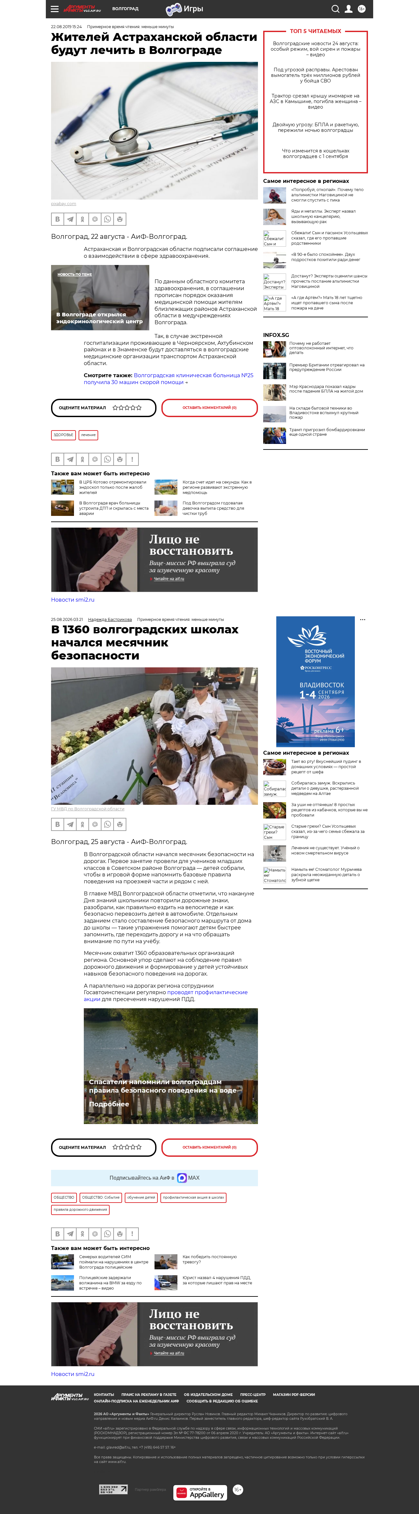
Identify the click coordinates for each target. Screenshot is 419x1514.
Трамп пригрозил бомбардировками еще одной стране (327, 432)
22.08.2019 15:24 (66, 26)
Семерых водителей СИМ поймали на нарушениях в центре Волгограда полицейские (113, 1262)
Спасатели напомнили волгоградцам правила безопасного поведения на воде (163, 1086)
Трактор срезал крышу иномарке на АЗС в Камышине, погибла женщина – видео (315, 101)
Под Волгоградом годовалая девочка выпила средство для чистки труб (213, 508)
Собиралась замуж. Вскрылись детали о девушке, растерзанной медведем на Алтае (325, 788)
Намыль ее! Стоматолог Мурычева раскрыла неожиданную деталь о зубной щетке (326, 874)
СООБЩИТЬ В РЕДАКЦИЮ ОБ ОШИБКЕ (222, 1401)
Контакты (104, 1395)
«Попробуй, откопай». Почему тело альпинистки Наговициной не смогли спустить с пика (327, 194)
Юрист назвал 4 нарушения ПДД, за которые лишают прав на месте (217, 1280)
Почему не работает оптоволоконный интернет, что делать (321, 348)
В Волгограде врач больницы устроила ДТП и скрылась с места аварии (114, 508)
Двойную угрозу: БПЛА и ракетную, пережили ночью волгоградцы (316, 127)
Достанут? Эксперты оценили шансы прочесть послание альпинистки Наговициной (329, 281)
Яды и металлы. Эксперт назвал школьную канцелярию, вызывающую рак (323, 216)
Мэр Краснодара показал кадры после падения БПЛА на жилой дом (326, 389)
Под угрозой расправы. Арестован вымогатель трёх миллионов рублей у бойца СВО (315, 75)
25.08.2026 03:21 (67, 619)
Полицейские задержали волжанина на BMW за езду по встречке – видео (110, 1283)
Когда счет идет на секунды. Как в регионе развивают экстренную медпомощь (217, 487)
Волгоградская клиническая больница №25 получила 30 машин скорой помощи (168, 378)
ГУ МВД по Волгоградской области (87, 808)
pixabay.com (63, 203)
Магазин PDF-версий (294, 1395)
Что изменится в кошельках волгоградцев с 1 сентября (315, 153)
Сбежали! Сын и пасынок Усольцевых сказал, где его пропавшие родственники (329, 238)
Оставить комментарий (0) (210, 408)
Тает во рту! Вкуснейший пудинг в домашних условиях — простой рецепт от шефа (326, 766)
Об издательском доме (208, 1395)
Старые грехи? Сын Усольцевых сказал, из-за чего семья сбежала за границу (328, 831)
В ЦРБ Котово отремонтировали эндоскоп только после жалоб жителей (112, 487)
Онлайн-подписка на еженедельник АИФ (136, 1401)
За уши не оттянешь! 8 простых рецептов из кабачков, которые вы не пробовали (329, 810)
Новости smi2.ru (73, 600)
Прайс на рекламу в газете (148, 1395)
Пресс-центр (252, 1395)
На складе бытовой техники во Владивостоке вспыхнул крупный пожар (323, 413)
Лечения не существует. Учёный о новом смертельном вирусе (325, 850)
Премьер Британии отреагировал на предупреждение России (327, 367)
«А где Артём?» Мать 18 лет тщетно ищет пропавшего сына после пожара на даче (326, 302)
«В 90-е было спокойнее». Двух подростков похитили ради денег (325, 257)
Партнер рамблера (150, 1489)
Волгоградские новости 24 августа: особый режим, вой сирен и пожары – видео (315, 49)
